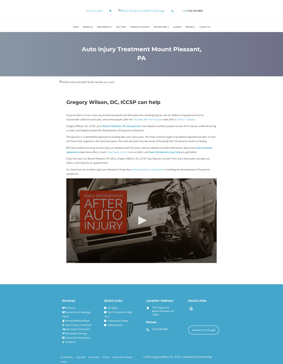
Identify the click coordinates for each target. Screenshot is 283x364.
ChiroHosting (204, 357)
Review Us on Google (203, 330)
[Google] (191, 309)
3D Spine (113, 308)
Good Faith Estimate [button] (122, 357)
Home (76, 26)
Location (177, 26)
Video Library (115, 325)
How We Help (160, 26)
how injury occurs (117, 152)
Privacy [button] (105, 357)
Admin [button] (64, 361)
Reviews (189, 26)
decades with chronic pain (148, 119)
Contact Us (205, 26)
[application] (141, 220)
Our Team (121, 26)
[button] (141, 220)
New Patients (103, 26)
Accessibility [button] (67, 357)
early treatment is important (147, 169)
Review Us (88, 26)
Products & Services (140, 26)
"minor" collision (186, 119)
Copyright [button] (80, 357)
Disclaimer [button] (94, 357)
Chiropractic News (118, 320)
